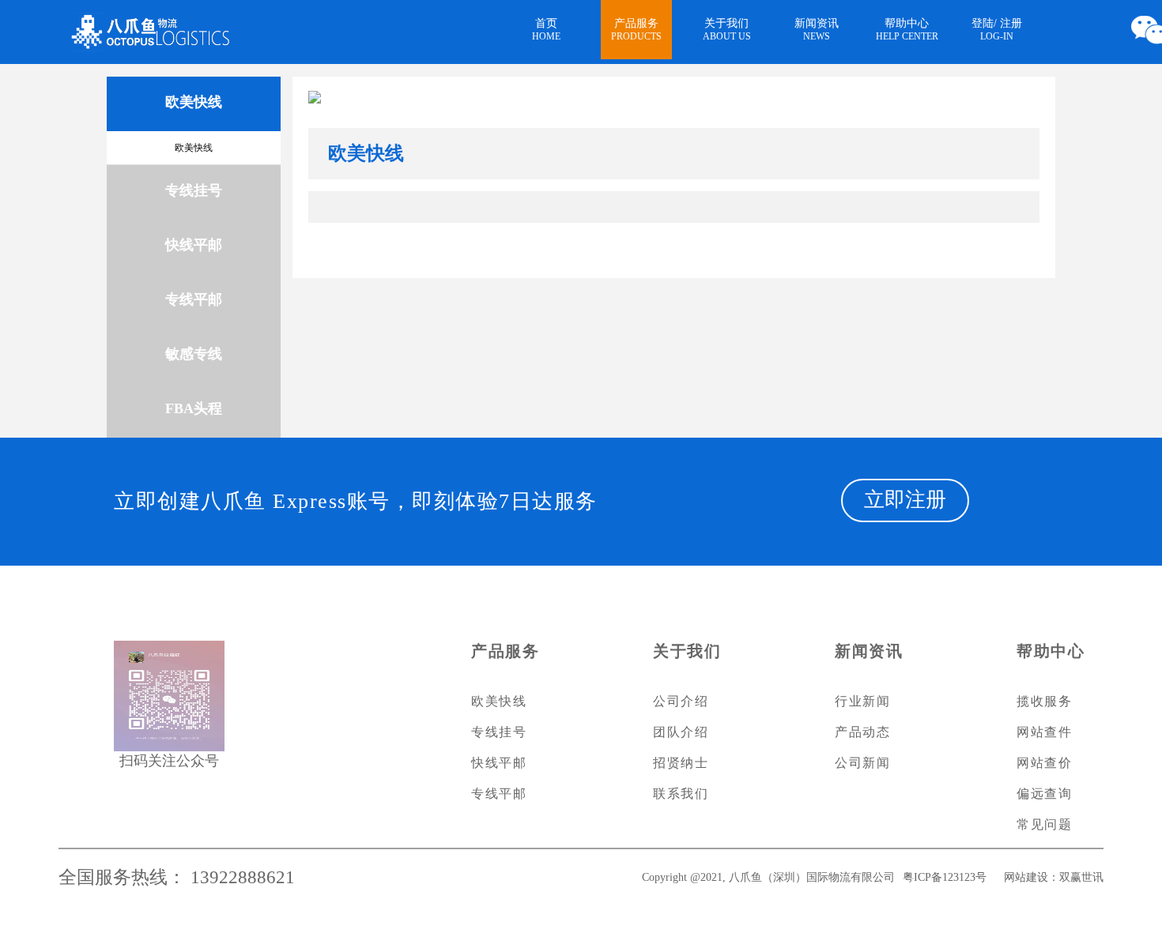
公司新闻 (862, 762)
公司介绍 (680, 701)
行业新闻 (862, 701)
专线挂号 (498, 732)
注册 (1011, 23)
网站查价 (1044, 762)
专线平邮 (498, 793)
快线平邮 (498, 762)
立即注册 (905, 499)
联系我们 (680, 793)
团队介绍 (680, 732)
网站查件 (1044, 732)
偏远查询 (1044, 793)
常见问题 (1044, 824)
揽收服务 (1044, 701)
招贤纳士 (680, 762)
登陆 (982, 23)
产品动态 (862, 732)
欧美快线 (194, 147)
